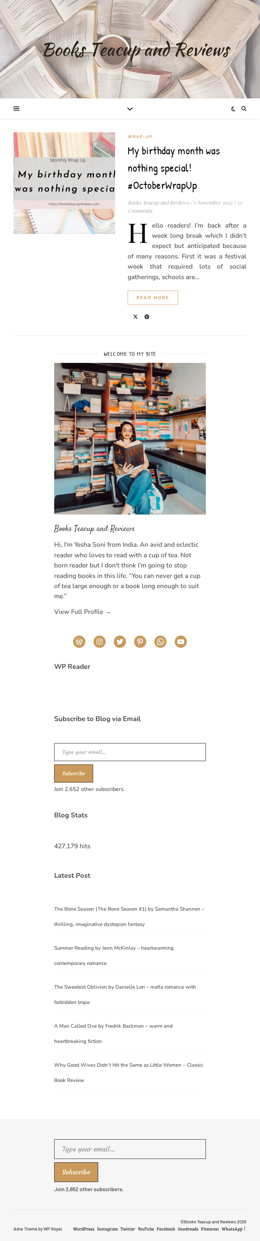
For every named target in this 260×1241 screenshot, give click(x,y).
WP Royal (53, 1229)
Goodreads (188, 1229)
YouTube (146, 1229)
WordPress (83, 1229)
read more (152, 298)
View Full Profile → (82, 611)
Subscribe (73, 773)
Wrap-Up (140, 136)
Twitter (128, 1229)
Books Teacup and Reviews (158, 202)
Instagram (107, 1229)
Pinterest (210, 1229)
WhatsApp (232, 1229)
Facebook (166, 1229)
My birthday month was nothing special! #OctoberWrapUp (174, 167)
